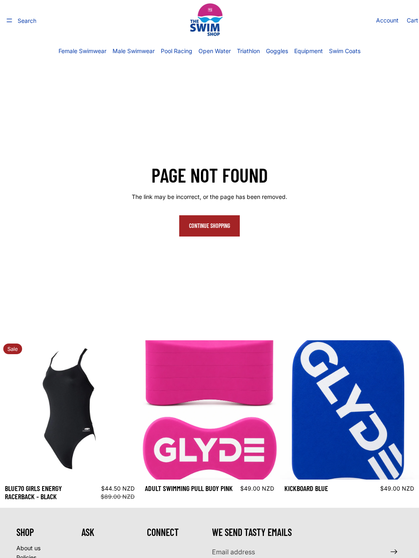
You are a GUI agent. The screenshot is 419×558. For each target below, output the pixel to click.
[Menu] (9, 20)
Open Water (214, 50)
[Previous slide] (12, 410)
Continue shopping (209, 225)
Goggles (277, 50)
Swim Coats (344, 50)
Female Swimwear (82, 50)
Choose (133, 466)
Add (273, 466)
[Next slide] (127, 410)
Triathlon (248, 50)
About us (28, 547)
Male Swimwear (134, 50)
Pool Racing (176, 50)
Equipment (308, 50)
